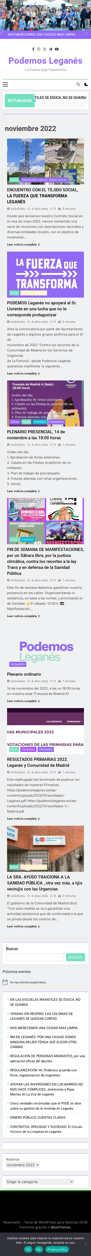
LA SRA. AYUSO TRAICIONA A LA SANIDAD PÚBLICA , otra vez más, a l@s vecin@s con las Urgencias (44, 883)
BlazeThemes (61, 1227)
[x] (45, 49)
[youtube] (56, 49)
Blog (14, 180)
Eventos (40, 422)
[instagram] (39, 49)
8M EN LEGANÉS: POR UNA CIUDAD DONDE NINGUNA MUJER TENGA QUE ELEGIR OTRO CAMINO (43, 1042)
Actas (15, 422)
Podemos (28, 750)
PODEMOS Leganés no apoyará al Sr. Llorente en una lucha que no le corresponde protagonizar (42, 308)
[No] (85, 1244)
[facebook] (33, 49)
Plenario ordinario (24, 674)
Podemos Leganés (45, 61)
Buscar (12, 948)
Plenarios (57, 422)
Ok (28, 1249)
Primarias (45, 750)
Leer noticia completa (22, 244)
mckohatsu (18, 208)
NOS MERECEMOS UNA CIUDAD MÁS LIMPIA (41, 34)
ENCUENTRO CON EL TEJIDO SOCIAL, (42, 195)
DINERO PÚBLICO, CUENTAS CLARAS (37, 1118)
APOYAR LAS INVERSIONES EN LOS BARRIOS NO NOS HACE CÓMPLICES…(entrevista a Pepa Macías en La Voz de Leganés (46, 1089)
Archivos (12, 1159)
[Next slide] (85, 33)
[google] (50, 49)
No (39, 1249)
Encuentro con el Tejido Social (44, 180)
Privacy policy (57, 1249)
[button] (45, 161)
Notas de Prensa (34, 293)
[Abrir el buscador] (78, 84)
